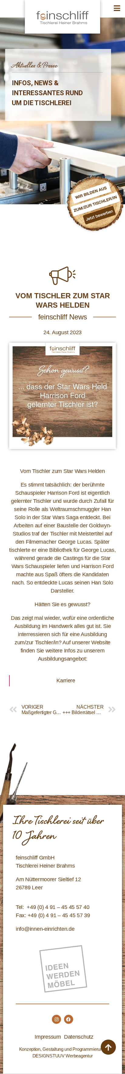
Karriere (65, 681)
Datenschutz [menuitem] (78, 1037)
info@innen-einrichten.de (45, 929)
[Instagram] (56, 1019)
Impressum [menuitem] (48, 1037)
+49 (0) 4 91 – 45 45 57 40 (58, 907)
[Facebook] (68, 1019)
